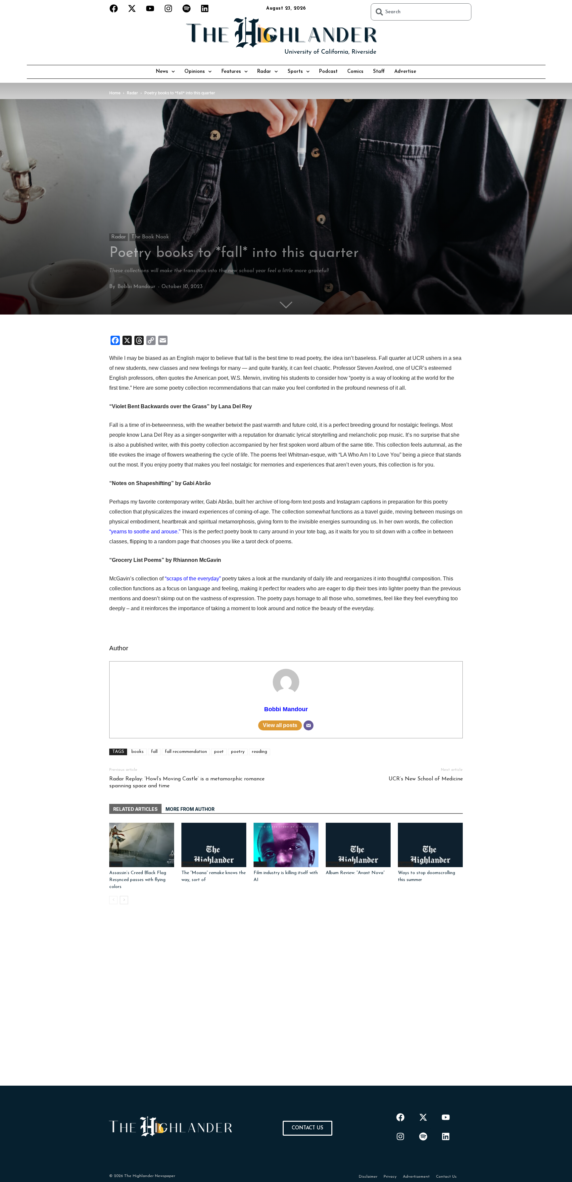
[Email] (308, 725)
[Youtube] (150, 8)
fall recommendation (186, 751)
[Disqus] (286, 1003)
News (162, 71)
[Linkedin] (205, 8)
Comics (355, 71)
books (137, 751)
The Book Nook (150, 237)
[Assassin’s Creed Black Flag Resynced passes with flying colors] (141, 845)
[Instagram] (168, 8)
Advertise (405, 71)
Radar (264, 71)
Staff (379, 71)
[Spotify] (186, 8)
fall (154, 751)
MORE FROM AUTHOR (190, 809)
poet (219, 751)
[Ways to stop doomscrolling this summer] (430, 845)
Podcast (328, 71)
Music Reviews (340, 864)
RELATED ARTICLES (135, 809)
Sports (295, 71)
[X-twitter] (132, 8)
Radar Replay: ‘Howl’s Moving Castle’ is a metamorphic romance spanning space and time (186, 782)
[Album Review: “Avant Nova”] (358, 845)
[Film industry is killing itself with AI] (286, 845)
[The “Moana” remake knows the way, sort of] (213, 845)
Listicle (405, 864)
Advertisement (416, 1177)
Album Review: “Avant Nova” (355, 872)
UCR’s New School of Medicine (426, 779)
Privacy (390, 1177)
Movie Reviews (195, 864)
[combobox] (421, 12)
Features (231, 71)
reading (259, 751)
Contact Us (446, 1177)
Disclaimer (368, 1177)
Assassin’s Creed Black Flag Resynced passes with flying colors (137, 879)
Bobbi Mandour (136, 286)
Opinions (194, 71)
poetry (238, 751)
